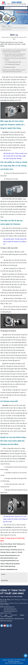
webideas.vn (17, 661)
